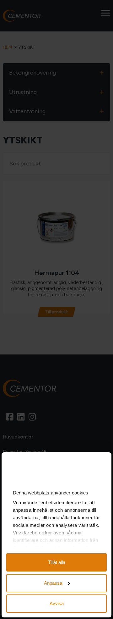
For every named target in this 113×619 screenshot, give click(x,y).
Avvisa (57, 603)
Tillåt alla (56, 562)
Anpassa (53, 583)
